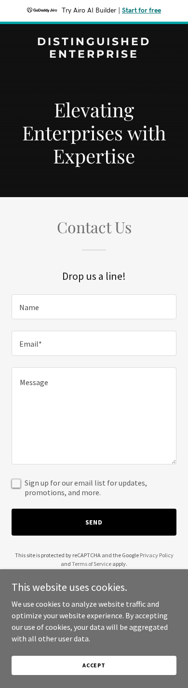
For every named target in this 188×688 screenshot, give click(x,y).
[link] (94, 55)
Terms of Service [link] (91, 563)
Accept (94, 665)
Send (94, 522)
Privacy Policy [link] (157, 555)
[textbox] (94, 306)
